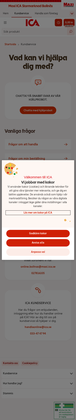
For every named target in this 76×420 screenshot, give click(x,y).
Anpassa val (38, 252)
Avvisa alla (38, 242)
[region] (38, 210)
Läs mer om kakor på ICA (38, 212)
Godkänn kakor (38, 233)
